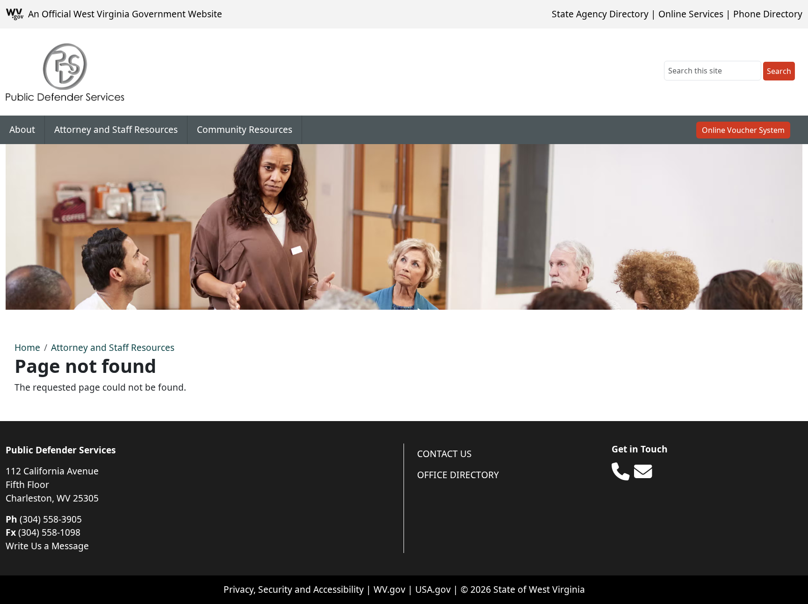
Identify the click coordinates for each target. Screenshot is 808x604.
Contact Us (444, 453)
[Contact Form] (643, 471)
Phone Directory (767, 13)
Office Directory (458, 474)
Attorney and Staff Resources (116, 129)
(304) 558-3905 (51, 519)
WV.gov (389, 589)
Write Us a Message (47, 545)
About (22, 129)
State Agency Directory (600, 13)
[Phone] (620, 471)
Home (27, 347)
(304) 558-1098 (49, 532)
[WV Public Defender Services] (65, 72)
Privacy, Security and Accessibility (294, 589)
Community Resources (244, 129)
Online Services (690, 13)
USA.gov (433, 589)
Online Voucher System (743, 130)
